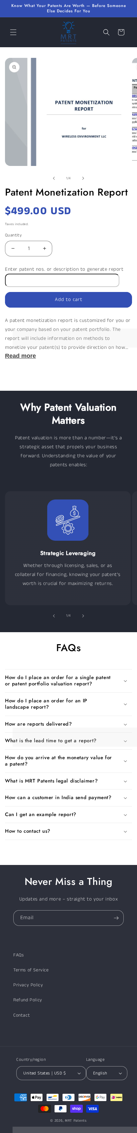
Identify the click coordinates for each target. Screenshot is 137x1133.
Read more (20, 356)
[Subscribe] (116, 918)
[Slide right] (83, 178)
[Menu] (13, 32)
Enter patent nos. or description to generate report (64, 269)
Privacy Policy (28, 985)
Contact (21, 1015)
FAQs (18, 955)
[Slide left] (54, 178)
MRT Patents (76, 1120)
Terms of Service (31, 970)
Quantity (13, 235)
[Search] (106, 32)
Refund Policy (27, 1000)
